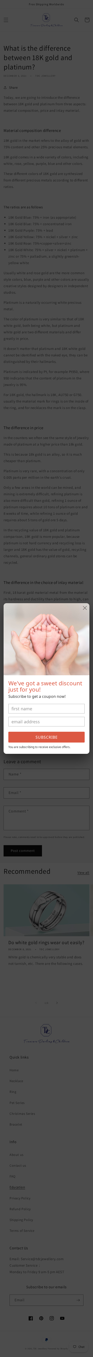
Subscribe (47, 737)
